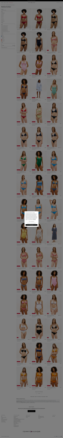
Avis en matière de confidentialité (32, 219)
